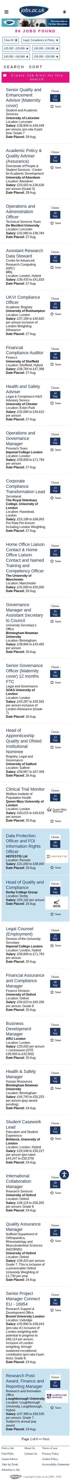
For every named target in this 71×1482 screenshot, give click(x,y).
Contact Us (30, 1453)
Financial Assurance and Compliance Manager (25, 980)
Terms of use (49, 1448)
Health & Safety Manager (21, 1074)
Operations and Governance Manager (20, 438)
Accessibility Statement (55, 1464)
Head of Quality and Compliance (25, 885)
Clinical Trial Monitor (25, 789)
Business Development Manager (18, 1029)
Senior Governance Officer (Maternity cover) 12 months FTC (24, 673)
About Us (29, 1448)
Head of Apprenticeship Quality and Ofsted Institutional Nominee (23, 741)
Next (46, 1439)
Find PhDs (8, 1453)
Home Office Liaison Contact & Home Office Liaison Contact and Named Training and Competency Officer (25, 557)
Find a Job (8, 1448)
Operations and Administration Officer (20, 211)
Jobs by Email (10, 1464)
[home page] (34, 16)
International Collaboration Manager (18, 1181)
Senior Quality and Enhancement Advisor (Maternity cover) (23, 97)
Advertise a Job (11, 1469)
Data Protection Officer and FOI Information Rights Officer (23, 843)
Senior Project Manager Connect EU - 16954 (23, 1299)
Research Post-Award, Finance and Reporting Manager (25, 1381)
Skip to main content (16, 3)
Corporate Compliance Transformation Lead (25, 486)
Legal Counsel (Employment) (19, 931)
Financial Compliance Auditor (24, 350)
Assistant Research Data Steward (24, 253)
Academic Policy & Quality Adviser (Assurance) (24, 156)
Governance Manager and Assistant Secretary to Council (24, 612)
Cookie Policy (50, 1459)
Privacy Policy (50, 1453)
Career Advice (10, 1459)
